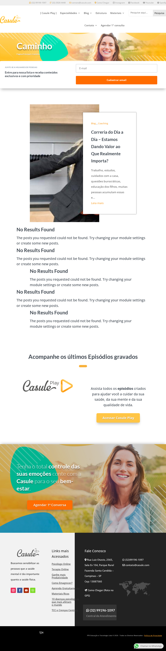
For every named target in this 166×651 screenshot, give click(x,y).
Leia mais (97, 203)
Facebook (134, 3)
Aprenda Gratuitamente (66, 588)
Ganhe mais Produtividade (60, 576)
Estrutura (101, 13)
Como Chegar (102, 3)
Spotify (162, 3)
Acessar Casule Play (118, 418)
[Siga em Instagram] (13, 590)
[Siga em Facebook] (19, 590)
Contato (89, 25)
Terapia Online (60, 569)
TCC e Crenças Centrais (65, 610)
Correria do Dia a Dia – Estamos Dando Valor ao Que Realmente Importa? (107, 146)
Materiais (115, 13)
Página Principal (23, 54)
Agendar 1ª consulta (112, 25)
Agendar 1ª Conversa (49, 505)
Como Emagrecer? (62, 582)
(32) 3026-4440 (58, 3)
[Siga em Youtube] (26, 590)
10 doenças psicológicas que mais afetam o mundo (65, 601)
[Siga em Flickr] (32, 590)
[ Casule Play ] (48, 13)
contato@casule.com (81, 3)
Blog (86, 13)
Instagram (120, 3)
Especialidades (68, 13)
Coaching (103, 123)
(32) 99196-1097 (38, 3)
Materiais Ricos (60, 593)
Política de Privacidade (153, 635)
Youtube (149, 3)
